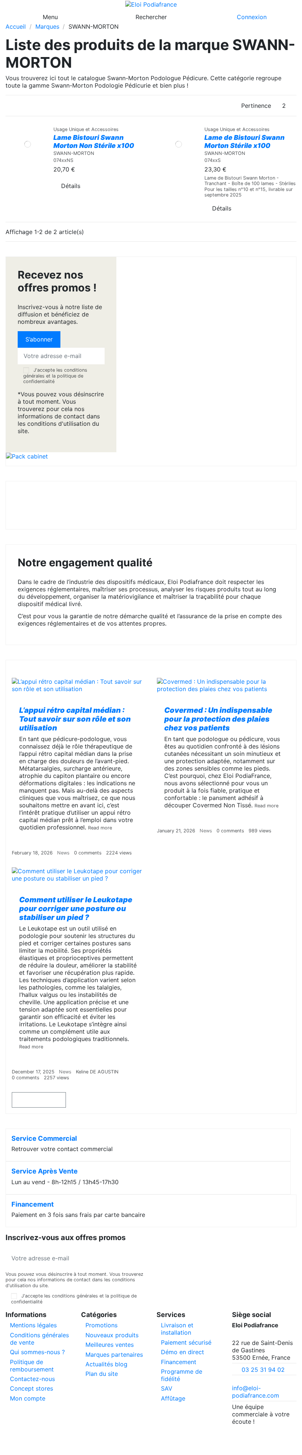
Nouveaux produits (111, 1335)
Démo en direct (182, 1352)
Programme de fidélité (181, 1375)
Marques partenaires (114, 1354)
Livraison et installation (177, 1328)
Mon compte (27, 1398)
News (63, 853)
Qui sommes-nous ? (37, 1352)
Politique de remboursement (32, 1365)
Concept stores (31, 1388)
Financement (32, 1204)
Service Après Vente (44, 1171)
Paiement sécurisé (186, 1342)
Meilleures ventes (109, 1344)
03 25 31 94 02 (263, 1369)
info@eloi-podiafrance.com (255, 1391)
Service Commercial (44, 1138)
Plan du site (101, 1373)
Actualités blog (106, 1364)
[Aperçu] (27, 207)
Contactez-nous (32, 1379)
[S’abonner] (139, 1258)
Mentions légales (33, 1325)
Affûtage (173, 1398)
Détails (70, 186)
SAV (166, 1388)
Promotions (101, 1325)
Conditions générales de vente (39, 1338)
